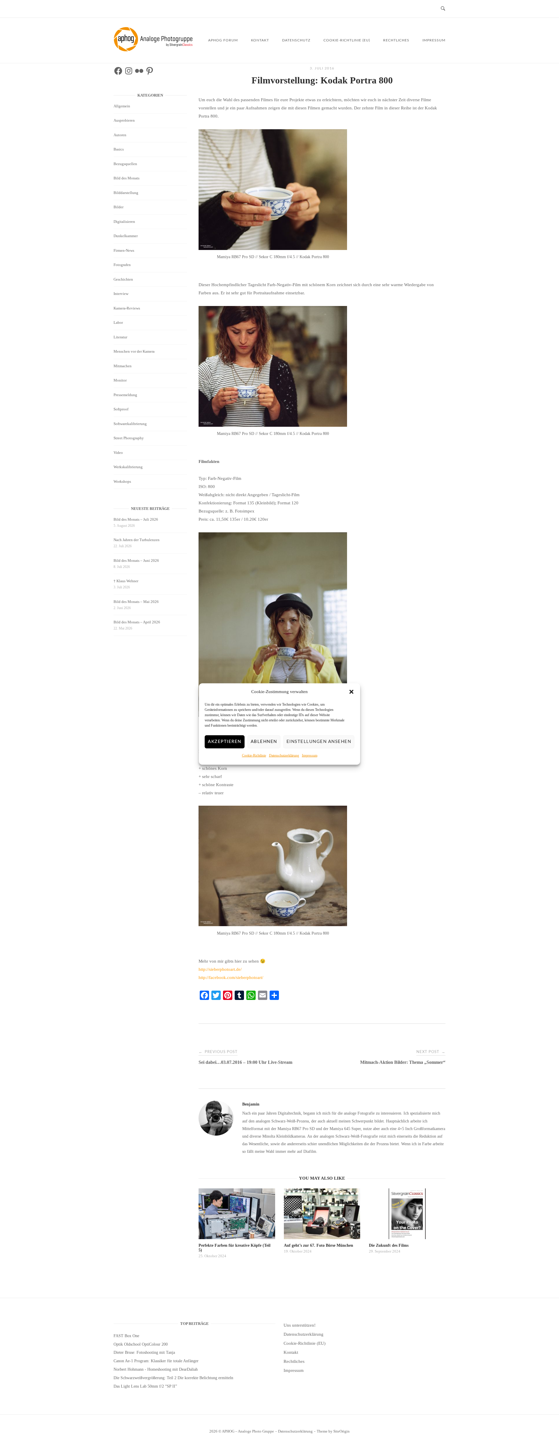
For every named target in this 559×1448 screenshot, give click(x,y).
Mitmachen (123, 366)
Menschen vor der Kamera (134, 351)
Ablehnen (264, 741)
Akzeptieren (224, 741)
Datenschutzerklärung (284, 755)
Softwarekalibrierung (130, 424)
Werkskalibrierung (128, 467)
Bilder (118, 207)
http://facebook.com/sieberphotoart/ (231, 977)
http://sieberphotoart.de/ (220, 969)
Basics (119, 149)
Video (118, 452)
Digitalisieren (124, 221)
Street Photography (129, 438)
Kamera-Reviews (127, 308)
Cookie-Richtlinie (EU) (346, 40)
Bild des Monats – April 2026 (137, 622)
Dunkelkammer (126, 236)
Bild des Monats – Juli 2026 (136, 519)
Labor (118, 322)
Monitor (120, 380)
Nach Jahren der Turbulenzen (137, 540)
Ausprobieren (124, 120)
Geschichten (123, 279)
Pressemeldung (125, 395)
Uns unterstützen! (300, 1325)
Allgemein (122, 106)
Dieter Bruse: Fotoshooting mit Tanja (144, 1352)
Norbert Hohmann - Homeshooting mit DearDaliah (156, 1369)
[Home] (154, 50)
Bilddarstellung (126, 192)
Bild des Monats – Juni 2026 (136, 560)
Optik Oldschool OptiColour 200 (141, 1344)
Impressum (309, 755)
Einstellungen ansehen (318, 741)
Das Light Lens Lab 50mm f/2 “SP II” (145, 1386)
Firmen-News (124, 250)
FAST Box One (126, 1336)
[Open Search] (443, 9)
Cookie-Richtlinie (254, 755)
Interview (121, 293)
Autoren (120, 135)
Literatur (120, 337)
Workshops (122, 481)
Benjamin (250, 1104)
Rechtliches (396, 40)
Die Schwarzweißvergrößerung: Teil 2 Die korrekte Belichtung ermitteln (173, 1378)
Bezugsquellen (125, 164)
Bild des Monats (126, 178)
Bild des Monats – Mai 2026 (136, 601)
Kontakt (260, 40)
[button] (351, 692)
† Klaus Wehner (126, 581)
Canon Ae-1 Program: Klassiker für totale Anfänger (156, 1361)
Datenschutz (296, 40)
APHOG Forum (223, 40)
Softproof (121, 409)
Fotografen (122, 265)
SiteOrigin (341, 1431)
